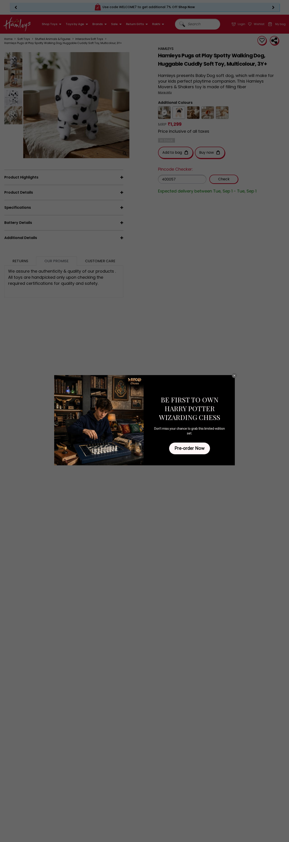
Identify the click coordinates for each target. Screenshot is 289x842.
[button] (234, 375)
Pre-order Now (190, 448)
